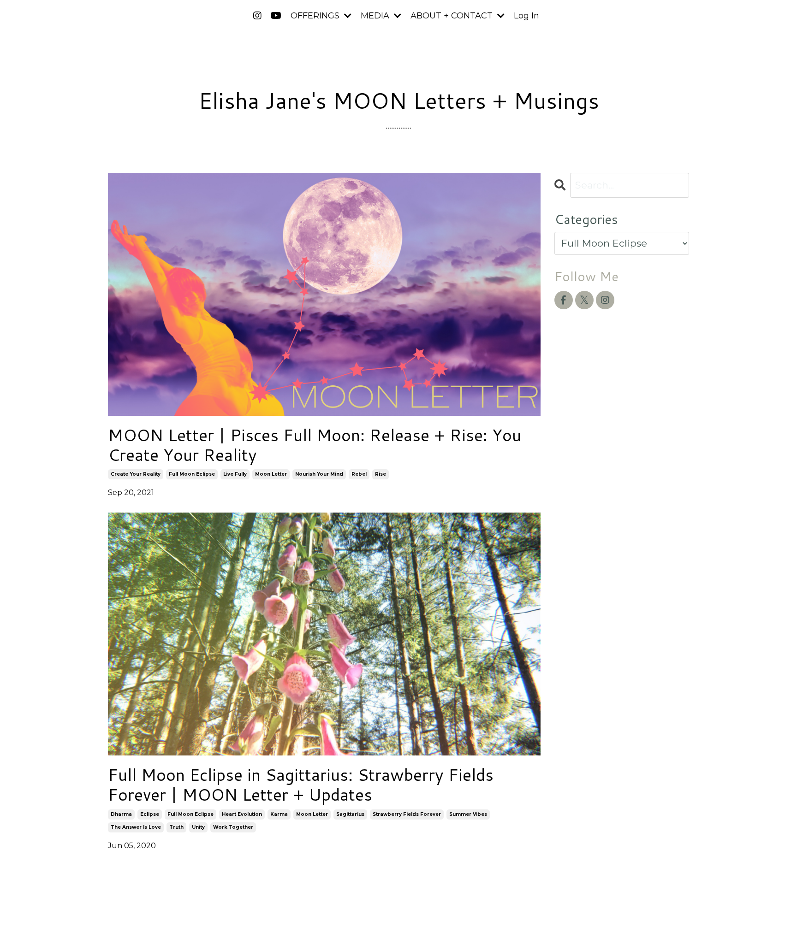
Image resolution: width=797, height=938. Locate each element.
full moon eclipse (192, 474)
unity (198, 827)
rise (380, 474)
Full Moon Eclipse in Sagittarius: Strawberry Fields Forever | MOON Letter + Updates (301, 784)
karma (279, 814)
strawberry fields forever (407, 814)
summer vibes (468, 814)
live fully (235, 474)
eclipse (149, 814)
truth (176, 827)
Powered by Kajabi (659, 914)
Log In (526, 16)
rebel (359, 474)
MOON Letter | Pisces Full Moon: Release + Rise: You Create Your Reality (314, 445)
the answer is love (136, 827)
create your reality (136, 474)
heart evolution (242, 814)
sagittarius (350, 814)
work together (233, 827)
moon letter (271, 474)
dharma (121, 814)
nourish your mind (319, 474)
